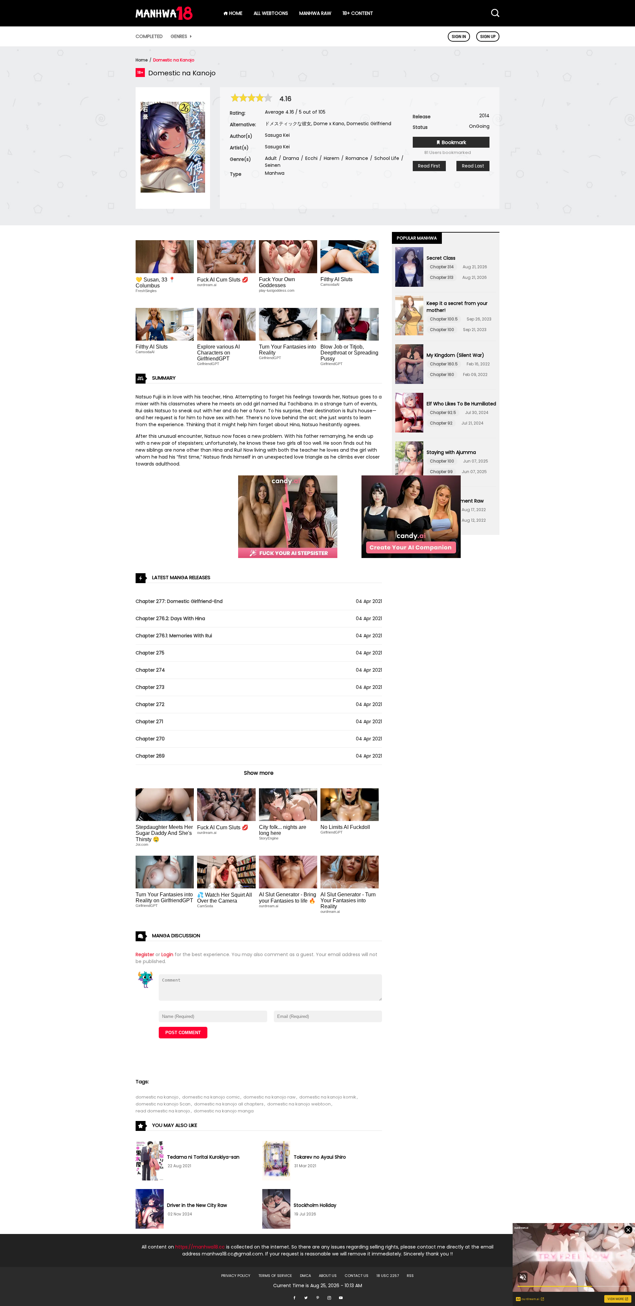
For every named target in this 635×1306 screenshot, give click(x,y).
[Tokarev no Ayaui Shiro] (276, 1161)
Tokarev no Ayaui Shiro (320, 1157)
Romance (356, 158)
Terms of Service (275, 1275)
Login (167, 954)
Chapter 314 (442, 267)
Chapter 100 (442, 329)
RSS (410, 1275)
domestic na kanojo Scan (163, 1104)
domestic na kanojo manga (224, 1111)
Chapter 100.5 (444, 319)
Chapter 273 (150, 687)
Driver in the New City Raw (197, 1205)
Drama (290, 158)
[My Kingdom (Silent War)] (409, 365)
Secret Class (441, 258)
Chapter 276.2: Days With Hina (170, 618)
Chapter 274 (150, 670)
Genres (180, 36)
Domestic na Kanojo (173, 60)
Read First (429, 166)
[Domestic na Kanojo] (173, 191)
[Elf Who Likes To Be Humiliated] (409, 413)
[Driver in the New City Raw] (150, 1210)
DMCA (305, 1275)
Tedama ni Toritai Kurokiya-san (203, 1157)
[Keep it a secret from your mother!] (409, 316)
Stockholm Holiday (315, 1205)
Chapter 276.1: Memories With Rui (174, 635)
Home (142, 60)
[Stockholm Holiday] (276, 1210)
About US (328, 1275)
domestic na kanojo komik (327, 1097)
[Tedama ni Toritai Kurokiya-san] (150, 1161)
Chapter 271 (149, 721)
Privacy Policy (235, 1275)
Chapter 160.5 (444, 364)
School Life (386, 158)
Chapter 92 (441, 423)
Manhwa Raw (315, 13)
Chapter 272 (150, 704)
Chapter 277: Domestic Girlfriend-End (179, 601)
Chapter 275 (150, 653)
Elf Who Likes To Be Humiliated (461, 403)
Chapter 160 (442, 374)
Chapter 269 (150, 756)
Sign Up (487, 36)
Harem (330, 158)
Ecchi (311, 158)
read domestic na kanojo (163, 1111)
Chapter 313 (441, 277)
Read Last (473, 166)
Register (145, 954)
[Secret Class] (409, 268)
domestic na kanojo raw (269, 1097)
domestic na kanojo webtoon (299, 1104)
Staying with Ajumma (451, 452)
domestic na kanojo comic (211, 1097)
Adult (271, 158)
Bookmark (453, 142)
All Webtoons (271, 13)
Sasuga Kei (277, 135)
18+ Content (358, 13)
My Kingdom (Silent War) (455, 355)
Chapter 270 (150, 738)
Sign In (459, 36)
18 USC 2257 (387, 1275)
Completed (149, 36)
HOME (235, 13)
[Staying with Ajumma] (409, 462)
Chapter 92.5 (443, 412)
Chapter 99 (441, 471)
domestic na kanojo (157, 1097)
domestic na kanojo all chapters (229, 1104)
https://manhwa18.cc (200, 1247)
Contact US (356, 1275)
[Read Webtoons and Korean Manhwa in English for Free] (164, 18)
